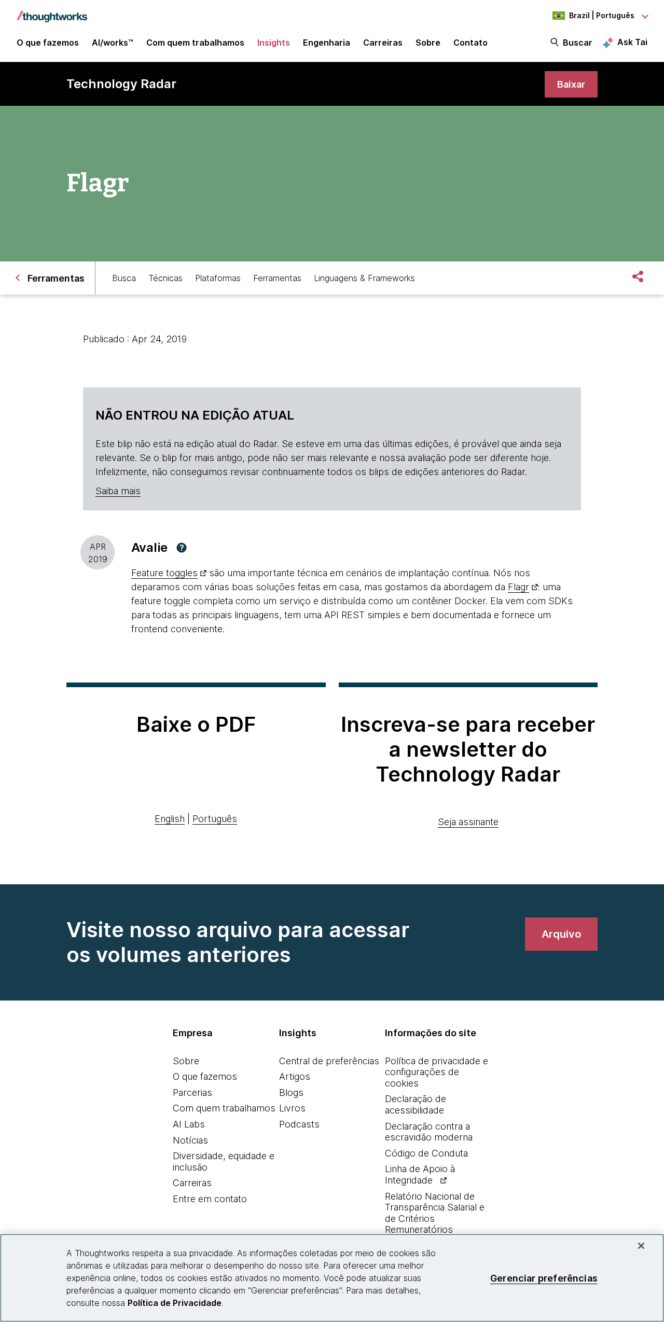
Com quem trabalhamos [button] (195, 42)
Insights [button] (273, 42)
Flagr (518, 586)
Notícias (190, 1140)
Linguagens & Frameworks (364, 278)
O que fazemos (205, 1076)
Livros (292, 1108)
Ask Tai (632, 42)
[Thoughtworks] (52, 11)
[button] (181, 547)
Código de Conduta (426, 1153)
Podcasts (299, 1124)
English (170, 818)
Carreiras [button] (383, 42)
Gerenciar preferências (544, 1277)
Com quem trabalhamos (224, 1108)
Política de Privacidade (175, 1303)
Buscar (577, 42)
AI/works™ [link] (112, 42)
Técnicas (165, 278)
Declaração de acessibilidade (415, 1104)
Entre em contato (210, 1198)
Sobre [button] (428, 42)
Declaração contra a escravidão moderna (429, 1132)
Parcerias (192, 1092)
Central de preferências (329, 1060)
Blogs (291, 1092)
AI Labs (189, 1124)
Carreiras (192, 1182)
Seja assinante (468, 821)
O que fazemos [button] (48, 42)
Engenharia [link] (326, 42)
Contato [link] (470, 42)
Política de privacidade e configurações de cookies (436, 1072)
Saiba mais (118, 490)
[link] (571, 84)
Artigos (294, 1076)
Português (214, 818)
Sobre (186, 1060)
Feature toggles (164, 572)
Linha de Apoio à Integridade (420, 1174)
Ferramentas (277, 278)
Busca (124, 278)
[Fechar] (641, 1245)
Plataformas (218, 278)
